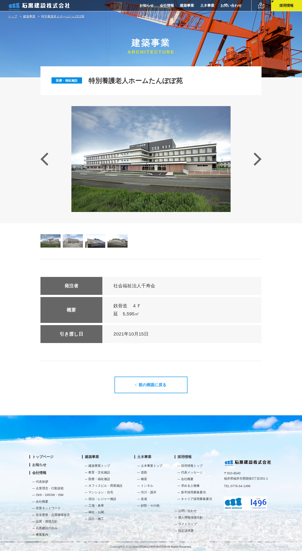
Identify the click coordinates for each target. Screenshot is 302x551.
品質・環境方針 (46, 521)
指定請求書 (186, 530)
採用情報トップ (192, 465)
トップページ (43, 457)
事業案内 (42, 534)
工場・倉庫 (96, 505)
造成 (144, 499)
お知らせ (147, 5)
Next (254, 159)
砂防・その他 (150, 505)
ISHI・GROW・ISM (49, 495)
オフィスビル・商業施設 (105, 485)
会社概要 (42, 501)
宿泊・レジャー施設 (102, 499)
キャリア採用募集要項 (196, 499)
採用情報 (286, 5)
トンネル (147, 485)
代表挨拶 (42, 481)
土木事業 (207, 5)
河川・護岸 (148, 492)
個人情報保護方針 (190, 517)
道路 (144, 472)
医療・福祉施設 (67, 80)
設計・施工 (96, 518)
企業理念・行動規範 (50, 488)
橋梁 (144, 479)
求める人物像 (190, 485)
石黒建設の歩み (46, 528)
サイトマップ (187, 524)
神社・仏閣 (96, 512)
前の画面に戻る (152, 385)
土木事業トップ (151, 465)
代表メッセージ (192, 472)
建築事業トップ (99, 465)
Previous (47, 159)
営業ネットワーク (48, 508)
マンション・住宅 (100, 492)
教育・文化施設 (99, 472)
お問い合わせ (231, 5)
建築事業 (187, 5)
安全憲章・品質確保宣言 (53, 515)
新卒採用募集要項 (193, 492)
